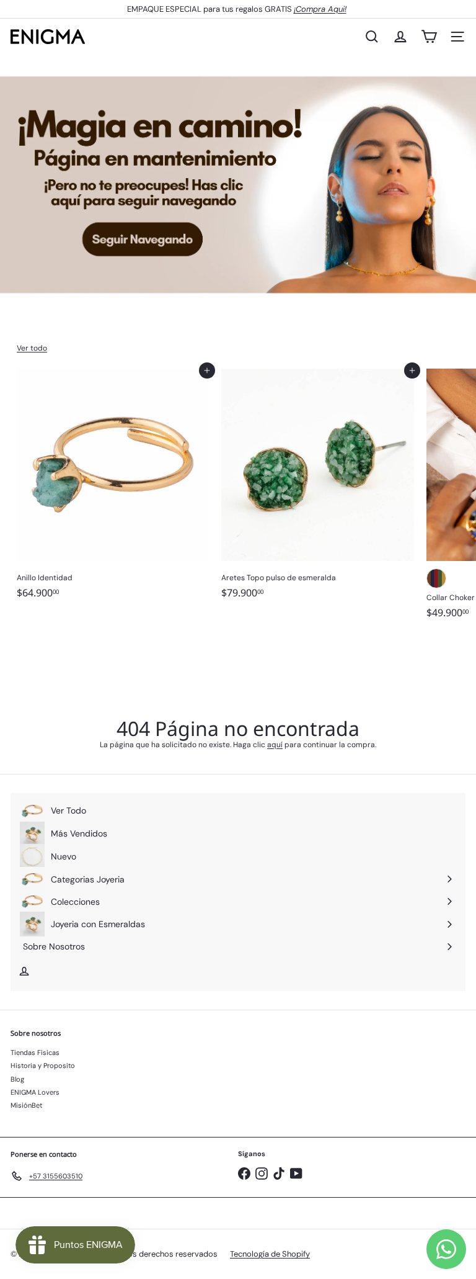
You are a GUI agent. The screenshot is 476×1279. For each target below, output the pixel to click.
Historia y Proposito (43, 1065)
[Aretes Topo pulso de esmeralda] (317, 488)
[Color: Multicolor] (436, 578)
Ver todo (32, 348)
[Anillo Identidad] (113, 488)
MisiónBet (26, 1105)
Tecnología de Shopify (270, 1254)
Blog (17, 1079)
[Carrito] (429, 37)
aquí (275, 745)
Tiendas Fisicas (35, 1052)
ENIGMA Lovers (35, 1092)
